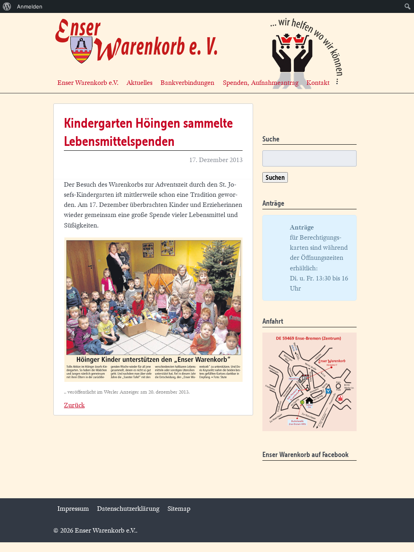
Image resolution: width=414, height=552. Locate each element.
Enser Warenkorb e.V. (87, 82)
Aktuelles (139, 82)
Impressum (73, 508)
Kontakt (318, 82)
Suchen (275, 177)
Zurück (74, 405)
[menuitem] (7, 6)
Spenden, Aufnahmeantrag (260, 82)
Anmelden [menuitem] (29, 6)
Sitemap (178, 508)
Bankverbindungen (187, 82)
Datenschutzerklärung (128, 508)
